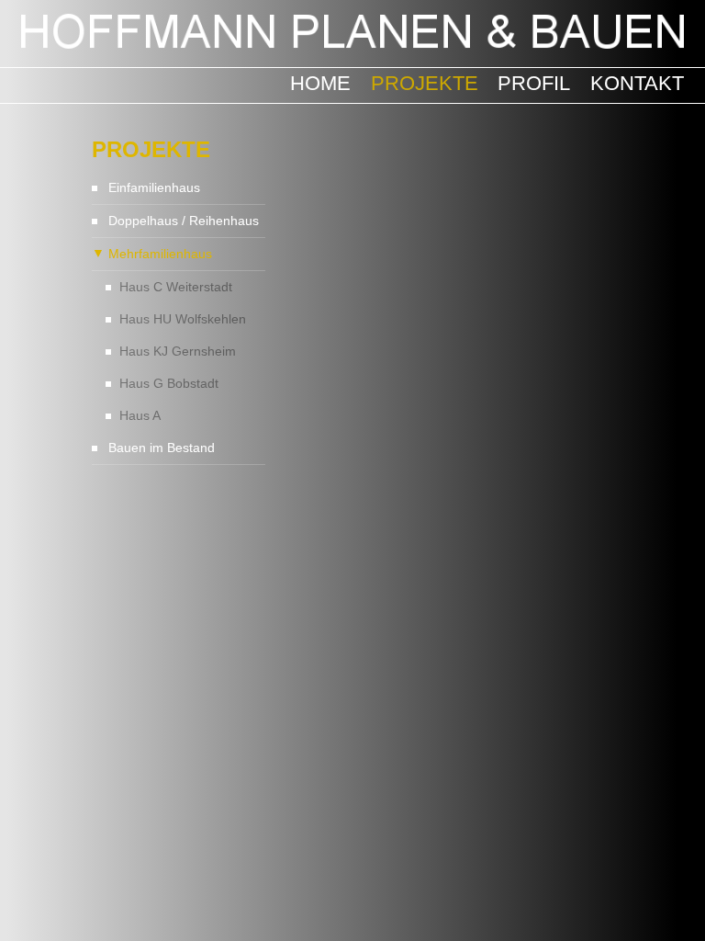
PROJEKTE (424, 83)
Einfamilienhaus (154, 187)
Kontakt (637, 83)
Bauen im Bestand (161, 447)
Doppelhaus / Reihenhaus (183, 220)
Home (320, 83)
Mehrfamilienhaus (160, 253)
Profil (534, 83)
